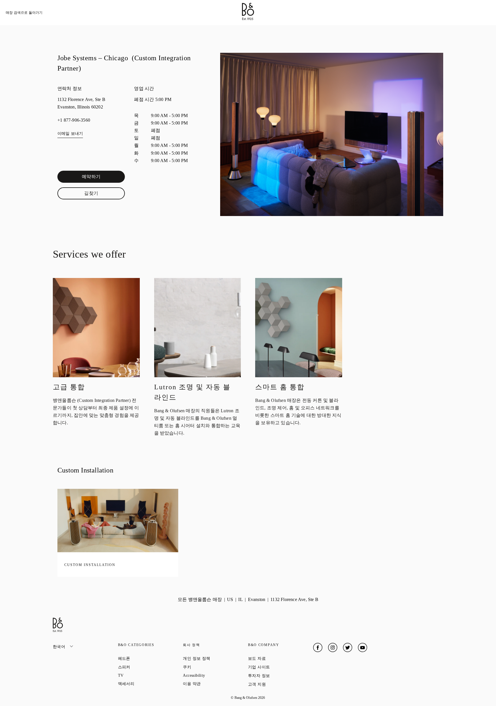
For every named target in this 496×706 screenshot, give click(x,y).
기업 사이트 (279, 667)
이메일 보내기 (70, 133)
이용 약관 (212, 683)
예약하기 (103, 178)
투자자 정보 (279, 675)
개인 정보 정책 (215, 658)
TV (141, 675)
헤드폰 (145, 658)
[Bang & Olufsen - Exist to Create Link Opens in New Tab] (248, 18)
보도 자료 (277, 658)
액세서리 (147, 683)
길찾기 (104, 194)
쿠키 (207, 667)
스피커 (145, 667)
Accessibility (214, 675)
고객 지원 (277, 684)
